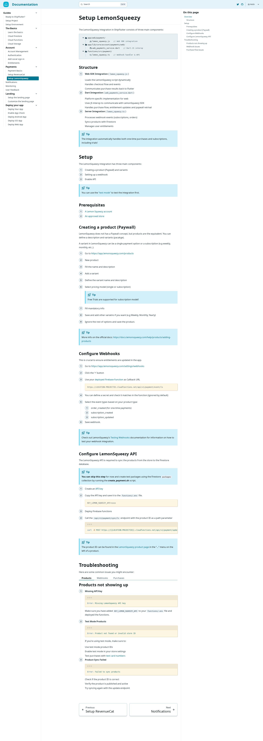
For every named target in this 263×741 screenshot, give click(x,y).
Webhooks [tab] (102, 578)
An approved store (94, 216)
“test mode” (104, 192)
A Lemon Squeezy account (98, 211)
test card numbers (115, 655)
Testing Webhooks (120, 437)
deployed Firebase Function (109, 379)
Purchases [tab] (118, 578)
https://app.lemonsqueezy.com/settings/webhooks (117, 366)
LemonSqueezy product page (133, 546)
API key (99, 488)
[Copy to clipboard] (174, 387)
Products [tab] (86, 578)
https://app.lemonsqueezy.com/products (112, 253)
